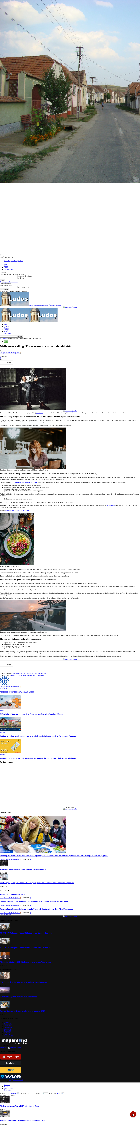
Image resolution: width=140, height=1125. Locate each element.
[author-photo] (4, 685)
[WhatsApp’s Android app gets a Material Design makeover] (4, 865)
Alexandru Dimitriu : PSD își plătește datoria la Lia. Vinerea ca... (25, 962)
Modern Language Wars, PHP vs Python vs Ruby (19, 1106)
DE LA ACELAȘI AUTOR (25, 692)
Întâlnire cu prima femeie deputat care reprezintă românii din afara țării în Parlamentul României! (38, 736)
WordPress (39, 413)
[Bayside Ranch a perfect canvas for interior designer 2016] (5, 1007)
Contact (6, 267)
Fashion (6, 326)
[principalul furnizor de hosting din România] (32, 1093)
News (5, 324)
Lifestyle (6, 329)
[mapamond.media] (10, 1072)
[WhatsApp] (39, 362)
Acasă (2, 338)
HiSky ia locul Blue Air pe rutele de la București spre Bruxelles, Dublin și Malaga (31, 714)
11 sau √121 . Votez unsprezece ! (12, 894)
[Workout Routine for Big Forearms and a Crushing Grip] (5, 1116)
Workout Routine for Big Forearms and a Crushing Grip (22, 1120)
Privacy (6, 1086)
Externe (2, 732)
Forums (6, 266)
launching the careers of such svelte (26, 482)
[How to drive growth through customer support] (5, 993)
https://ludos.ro (4, 688)
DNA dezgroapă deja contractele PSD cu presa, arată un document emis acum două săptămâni (37, 883)
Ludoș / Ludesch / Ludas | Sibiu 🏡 (10, 353)
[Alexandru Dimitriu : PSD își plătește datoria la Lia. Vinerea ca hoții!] (5, 958)
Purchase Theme (9, 269)
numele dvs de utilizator (25, 276)
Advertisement (8, 1088)
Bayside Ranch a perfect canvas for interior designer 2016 (22, 1011)
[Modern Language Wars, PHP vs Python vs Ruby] (5, 1102)
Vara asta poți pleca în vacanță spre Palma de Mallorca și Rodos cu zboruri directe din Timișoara (38, 758)
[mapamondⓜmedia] (70, 307)
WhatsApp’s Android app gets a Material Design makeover (23, 869)
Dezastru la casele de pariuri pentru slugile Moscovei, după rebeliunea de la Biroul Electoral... (36, 909)
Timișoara (3, 754)
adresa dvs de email (23, 287)
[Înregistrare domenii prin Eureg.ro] (45, 1093)
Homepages (7, 333)
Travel (6, 338)
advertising (10, 1047)
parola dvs (21, 278)
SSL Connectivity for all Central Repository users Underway (23, 982)
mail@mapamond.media (16, 1080)
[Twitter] (25, 362)
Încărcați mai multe (5, 914)
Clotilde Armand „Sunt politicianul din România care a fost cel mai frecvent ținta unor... (34, 902)
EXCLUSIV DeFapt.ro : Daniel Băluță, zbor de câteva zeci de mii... (26, 933)
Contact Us (7, 1090)
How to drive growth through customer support (18, 997)
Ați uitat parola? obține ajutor (9, 282)
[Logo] (14, 321)
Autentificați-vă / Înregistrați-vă (13, 261)
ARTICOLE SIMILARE (8, 692)
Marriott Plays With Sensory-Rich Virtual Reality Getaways (28, 675)
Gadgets (6, 328)
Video (5, 331)
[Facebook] (18, 362)
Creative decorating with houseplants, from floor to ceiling (29, 673)
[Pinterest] (32, 362)
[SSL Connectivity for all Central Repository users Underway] (5, 978)
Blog (5, 264)
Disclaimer (7, 1085)
